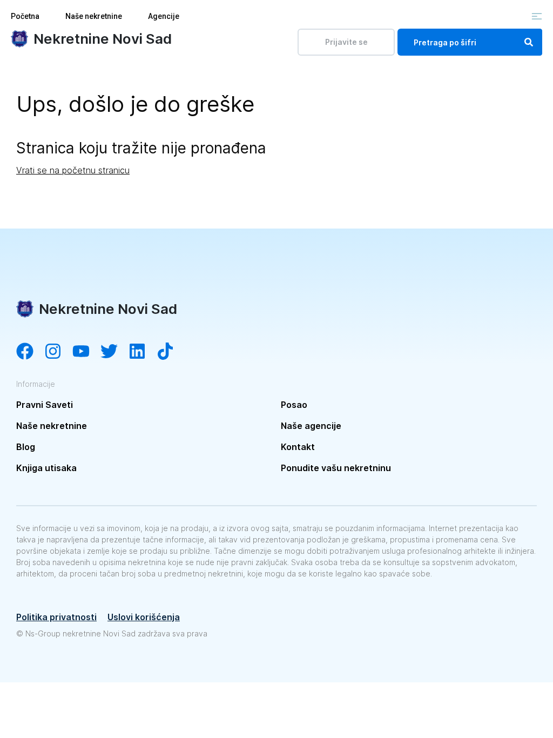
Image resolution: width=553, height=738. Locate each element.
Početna (25, 16)
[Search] (528, 42)
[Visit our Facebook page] (30, 352)
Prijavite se (346, 41)
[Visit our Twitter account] (114, 352)
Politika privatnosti (56, 617)
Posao (294, 404)
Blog (25, 446)
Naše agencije (311, 425)
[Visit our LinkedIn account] (143, 352)
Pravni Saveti (44, 404)
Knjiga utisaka (46, 467)
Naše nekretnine (93, 16)
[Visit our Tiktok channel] (171, 352)
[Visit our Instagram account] (58, 352)
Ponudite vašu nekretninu (336, 467)
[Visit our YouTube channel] (86, 352)
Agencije (163, 16)
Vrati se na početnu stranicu (73, 170)
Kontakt (298, 446)
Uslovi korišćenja (143, 617)
